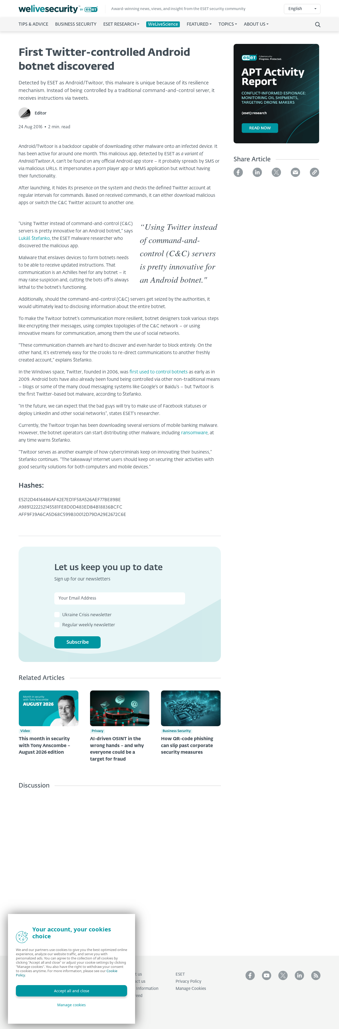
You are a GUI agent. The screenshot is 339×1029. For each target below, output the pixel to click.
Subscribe (77, 642)
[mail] (295, 172)
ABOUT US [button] (254, 24)
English (295, 9)
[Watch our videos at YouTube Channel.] (266, 975)
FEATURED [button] (197, 24)
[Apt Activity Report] (276, 97)
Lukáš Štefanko (34, 238)
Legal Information (141, 989)
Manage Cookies (191, 989)
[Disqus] (120, 868)
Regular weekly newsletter (88, 625)
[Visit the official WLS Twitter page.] (283, 975)
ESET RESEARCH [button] (119, 24)
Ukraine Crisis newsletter (86, 615)
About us (133, 974)
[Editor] (27, 113)
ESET (180, 974)
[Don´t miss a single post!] (315, 975)
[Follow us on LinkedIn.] (299, 975)
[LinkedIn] (257, 172)
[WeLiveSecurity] (62, 9)
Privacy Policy (188, 982)
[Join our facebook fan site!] (250, 975)
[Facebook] (238, 172)
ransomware (194, 433)
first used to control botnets (159, 372)
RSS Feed (133, 996)
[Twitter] (276, 172)
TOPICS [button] (226, 24)
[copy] (314, 172)
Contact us (135, 982)
